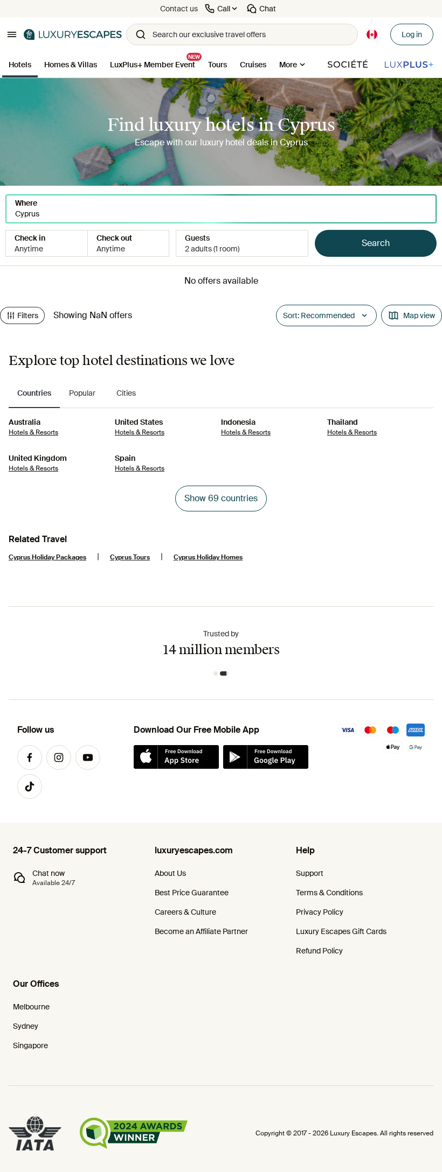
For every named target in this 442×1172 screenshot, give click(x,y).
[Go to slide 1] (215, 673)
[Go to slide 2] (224, 673)
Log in (412, 34)
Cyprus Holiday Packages (47, 557)
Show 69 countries (221, 498)
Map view (419, 315)
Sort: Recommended (319, 315)
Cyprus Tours (130, 557)
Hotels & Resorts (33, 432)
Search (376, 243)
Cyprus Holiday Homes (208, 557)
